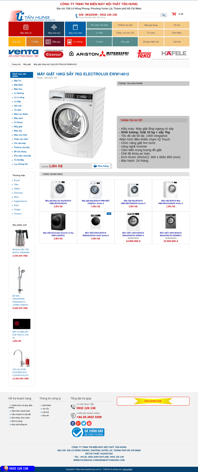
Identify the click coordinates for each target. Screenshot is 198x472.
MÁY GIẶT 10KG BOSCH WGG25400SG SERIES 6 (133, 234)
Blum (16, 197)
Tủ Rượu (18, 122)
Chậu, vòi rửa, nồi (125, 33)
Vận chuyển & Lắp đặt (21, 414)
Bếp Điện (18, 85)
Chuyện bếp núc (151, 41)
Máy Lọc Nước (21, 114)
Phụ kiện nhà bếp (99, 25)
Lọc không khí (21, 164)
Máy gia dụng (151, 25)
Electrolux (18, 193)
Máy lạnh (18, 118)
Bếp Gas (18, 89)
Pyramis (18, 214)
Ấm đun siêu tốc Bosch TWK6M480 (21, 251)
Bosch (17, 180)
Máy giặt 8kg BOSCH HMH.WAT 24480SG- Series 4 (96, 202)
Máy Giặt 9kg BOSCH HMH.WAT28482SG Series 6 (133, 202)
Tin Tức (46, 409)
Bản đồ (46, 416)
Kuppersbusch (20, 201)
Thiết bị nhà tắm (22, 147)
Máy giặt (125, 41)
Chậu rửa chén (21, 139)
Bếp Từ (17, 81)
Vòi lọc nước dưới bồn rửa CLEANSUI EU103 (20, 372)
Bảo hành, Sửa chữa (21, 418)
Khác (16, 205)
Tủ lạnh (99, 41)
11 (178, 59)
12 (181, 59)
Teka (16, 184)
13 (183, 59)
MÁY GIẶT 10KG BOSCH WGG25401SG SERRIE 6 (171, 234)
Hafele (17, 189)
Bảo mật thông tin (19, 425)
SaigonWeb (127, 469)
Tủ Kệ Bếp (19, 160)
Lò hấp (99, 33)
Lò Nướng (19, 93)
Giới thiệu (177, 33)
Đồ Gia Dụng (20, 151)
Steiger (17, 209)
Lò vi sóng (19, 97)
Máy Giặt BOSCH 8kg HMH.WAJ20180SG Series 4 (170, 202)
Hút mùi (18, 106)
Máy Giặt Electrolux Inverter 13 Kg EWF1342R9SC (58, 234)
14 (185, 59)
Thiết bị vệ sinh (125, 25)
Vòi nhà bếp (20, 143)
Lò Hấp (17, 101)
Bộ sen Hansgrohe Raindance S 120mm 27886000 (20, 300)
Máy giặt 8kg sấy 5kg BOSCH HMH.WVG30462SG (58, 202)
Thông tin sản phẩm (130, 83)
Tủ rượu (151, 33)
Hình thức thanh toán (21, 411)
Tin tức (177, 25)
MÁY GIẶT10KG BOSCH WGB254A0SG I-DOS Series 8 (96, 234)
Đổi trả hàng (17, 421)
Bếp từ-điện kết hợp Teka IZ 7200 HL (21, 335)
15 (188, 59)
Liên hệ (177, 41)
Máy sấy (18, 131)
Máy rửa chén (20, 135)
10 (176, 59)
